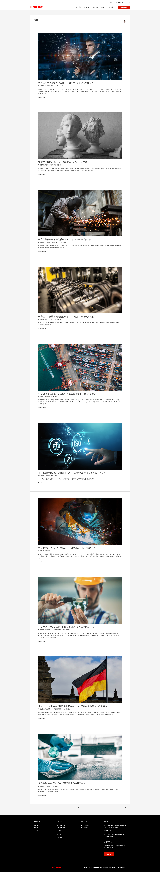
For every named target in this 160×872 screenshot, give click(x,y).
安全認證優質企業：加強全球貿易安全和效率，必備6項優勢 (67, 393)
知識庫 (48, 86)
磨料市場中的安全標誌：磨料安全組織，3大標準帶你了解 (66, 627)
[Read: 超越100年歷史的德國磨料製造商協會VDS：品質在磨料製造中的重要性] (80, 680)
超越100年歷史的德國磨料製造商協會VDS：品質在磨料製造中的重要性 (72, 706)
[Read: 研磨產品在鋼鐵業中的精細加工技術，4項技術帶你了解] (80, 213)
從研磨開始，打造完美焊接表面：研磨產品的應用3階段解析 (67, 548)
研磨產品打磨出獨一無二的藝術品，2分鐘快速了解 (62, 162)
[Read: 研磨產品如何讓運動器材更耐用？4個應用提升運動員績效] (80, 290)
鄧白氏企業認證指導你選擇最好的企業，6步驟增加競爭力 (66, 83)
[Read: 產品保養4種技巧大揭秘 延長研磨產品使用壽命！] (80, 757)
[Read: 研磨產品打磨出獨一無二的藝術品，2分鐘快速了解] (80, 136)
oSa (52, 630)
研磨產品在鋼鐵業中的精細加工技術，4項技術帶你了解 (65, 239)
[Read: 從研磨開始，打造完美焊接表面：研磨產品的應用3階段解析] (80, 521)
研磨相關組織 (42, 630)
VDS (52, 709)
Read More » (42, 97)
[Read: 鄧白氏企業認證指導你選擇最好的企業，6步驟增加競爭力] (80, 56)
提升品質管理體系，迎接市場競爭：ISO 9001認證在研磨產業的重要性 (72, 473)
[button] (129, 2)
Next (127, 808)
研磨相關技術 (54, 242)
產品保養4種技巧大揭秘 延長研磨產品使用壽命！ (62, 783)
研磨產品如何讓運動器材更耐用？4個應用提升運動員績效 (66, 316)
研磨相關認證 (42, 86)
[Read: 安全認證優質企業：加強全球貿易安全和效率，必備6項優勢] (80, 367)
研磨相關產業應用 (43, 165)
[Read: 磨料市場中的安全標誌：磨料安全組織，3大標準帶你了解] (80, 600)
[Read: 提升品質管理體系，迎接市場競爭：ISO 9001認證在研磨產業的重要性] (80, 446)
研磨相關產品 (42, 242)
